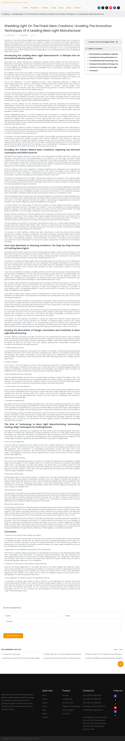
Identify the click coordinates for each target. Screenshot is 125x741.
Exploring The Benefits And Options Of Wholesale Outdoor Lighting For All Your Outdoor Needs (63, 658)
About (44, 714)
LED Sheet (66, 714)
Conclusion (93, 71)
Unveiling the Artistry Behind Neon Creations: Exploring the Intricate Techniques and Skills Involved (104, 57)
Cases (115, 649)
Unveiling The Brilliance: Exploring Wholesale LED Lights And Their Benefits (105, 658)
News (121, 649)
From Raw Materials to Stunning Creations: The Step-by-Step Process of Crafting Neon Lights (104, 61)
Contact (45, 717)
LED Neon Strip (67, 703)
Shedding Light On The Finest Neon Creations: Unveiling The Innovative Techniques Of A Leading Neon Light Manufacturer (58, 14)
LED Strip (65, 695)
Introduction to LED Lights (11, 654)
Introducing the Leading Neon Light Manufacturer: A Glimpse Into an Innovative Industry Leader (104, 54)
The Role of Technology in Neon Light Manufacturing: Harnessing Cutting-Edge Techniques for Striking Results (104, 67)
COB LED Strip (67, 699)
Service (45, 703)
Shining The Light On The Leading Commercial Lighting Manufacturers (105, 654)
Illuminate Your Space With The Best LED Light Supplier (21, 658)
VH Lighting (5, 14)
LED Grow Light (67, 710)
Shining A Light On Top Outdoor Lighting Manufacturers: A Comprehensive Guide (63, 654)
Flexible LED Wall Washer (71, 706)
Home (44, 695)
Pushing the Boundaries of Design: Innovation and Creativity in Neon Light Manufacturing (104, 64)
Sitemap (37, 739)
